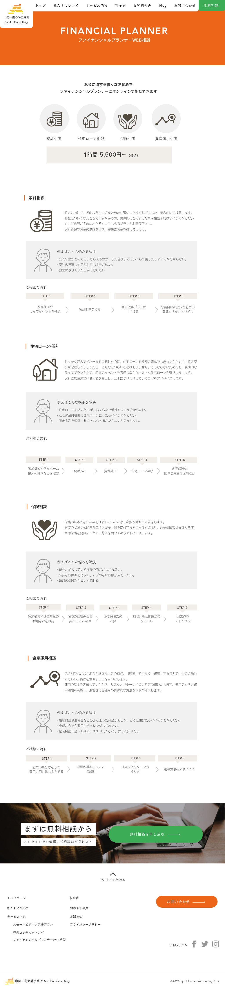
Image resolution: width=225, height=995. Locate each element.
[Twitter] (204, 944)
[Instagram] (215, 944)
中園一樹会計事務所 (29, 980)
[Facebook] (194, 944)
